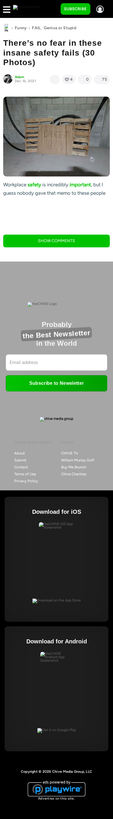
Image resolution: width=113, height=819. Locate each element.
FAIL (36, 27)
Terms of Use (25, 474)
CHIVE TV (69, 453)
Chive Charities (73, 474)
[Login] (100, 9)
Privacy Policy (26, 481)
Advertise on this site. (56, 798)
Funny (21, 27)
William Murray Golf (77, 460)
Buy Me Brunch (73, 467)
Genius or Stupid (60, 27)
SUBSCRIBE (75, 9)
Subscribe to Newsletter (56, 383)
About (19, 453)
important (80, 184)
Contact (21, 467)
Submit (20, 460)
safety (34, 184)
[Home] (6, 28)
